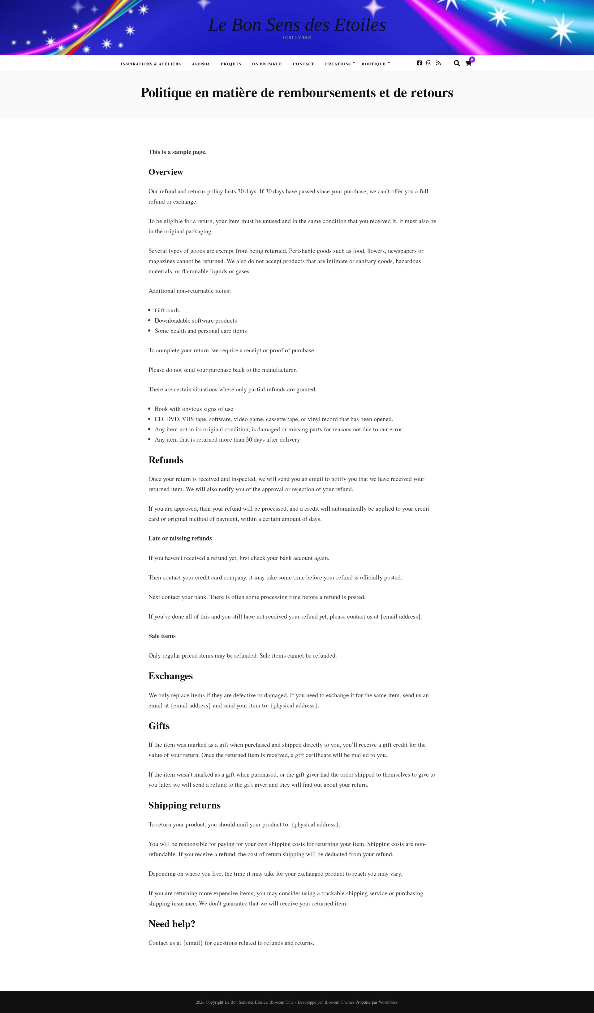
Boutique (374, 64)
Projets (231, 64)
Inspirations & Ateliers (151, 64)
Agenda (201, 64)
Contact (303, 64)
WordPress (388, 1002)
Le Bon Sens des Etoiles (297, 24)
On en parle (267, 64)
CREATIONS (338, 64)
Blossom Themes (339, 1002)
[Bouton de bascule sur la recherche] (457, 63)
